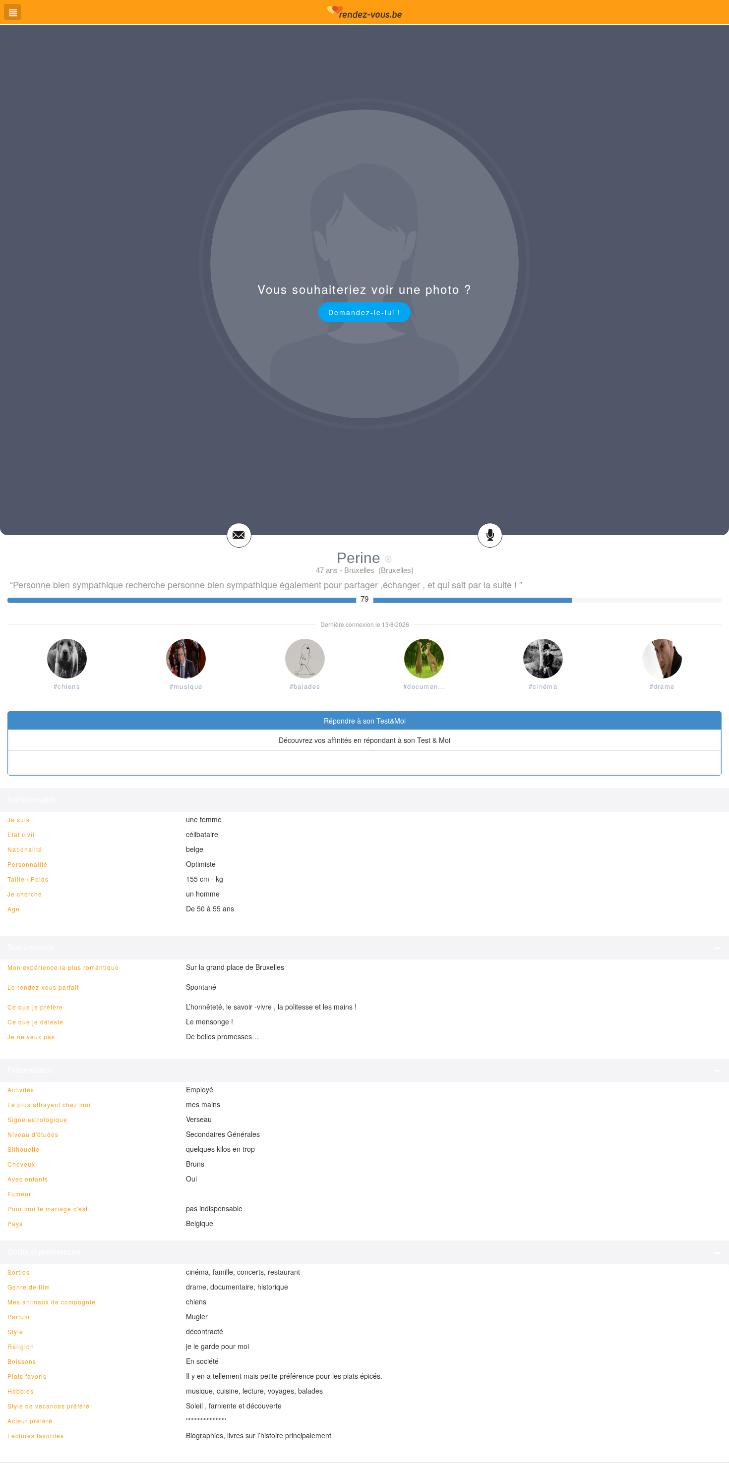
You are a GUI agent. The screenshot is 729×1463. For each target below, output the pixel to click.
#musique (186, 686)
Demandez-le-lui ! (364, 312)
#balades (305, 686)
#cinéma (543, 686)
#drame (662, 686)
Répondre (365, 762)
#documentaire (426, 686)
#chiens (67, 686)
